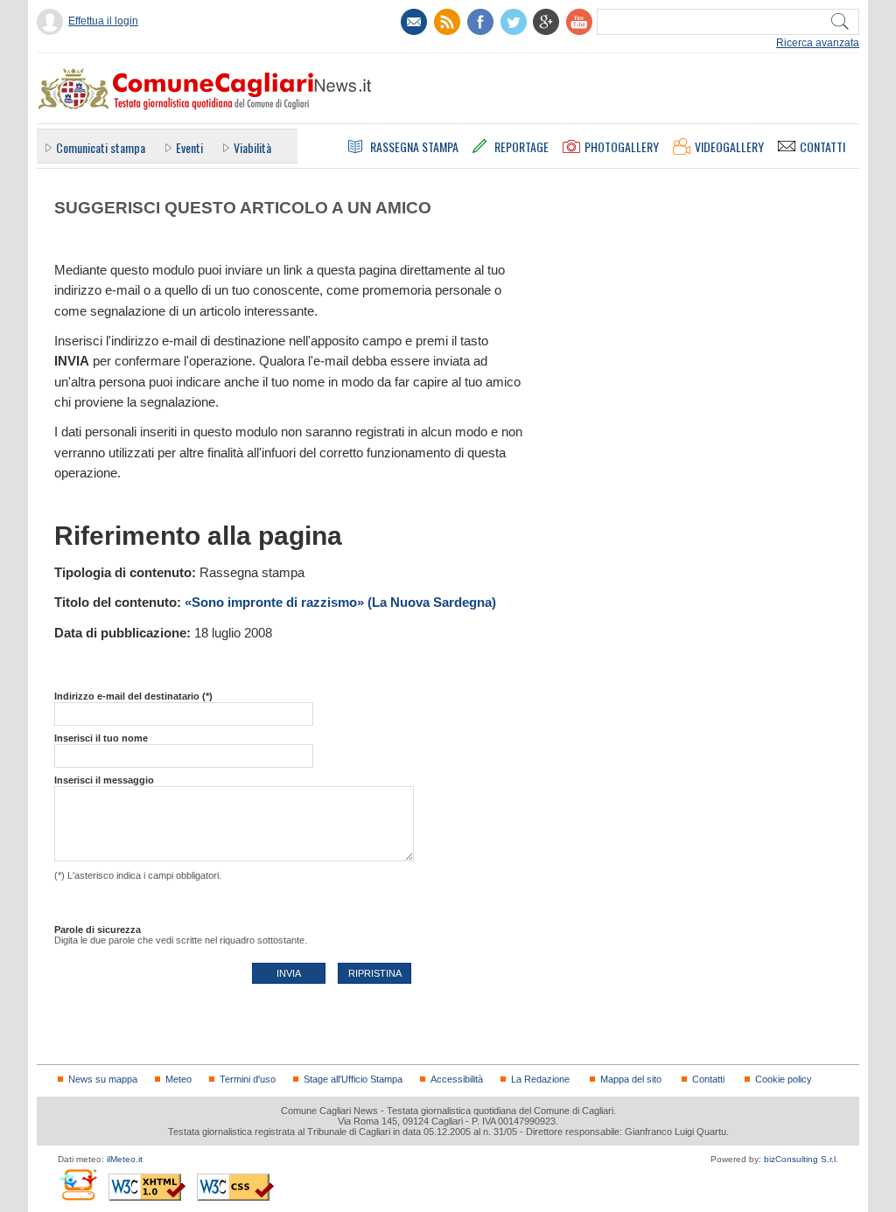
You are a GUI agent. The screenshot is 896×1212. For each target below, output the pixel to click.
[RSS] (447, 22)
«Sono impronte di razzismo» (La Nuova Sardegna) (340, 602)
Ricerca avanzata (817, 43)
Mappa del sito (631, 1079)
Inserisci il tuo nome (101, 738)
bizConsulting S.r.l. (801, 1159)
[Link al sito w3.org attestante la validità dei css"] (235, 1187)
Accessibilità (456, 1079)
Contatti (708, 1079)
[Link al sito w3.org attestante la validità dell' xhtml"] (147, 1187)
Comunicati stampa (100, 147)
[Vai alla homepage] (204, 88)
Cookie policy (783, 1079)
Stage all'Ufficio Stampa (353, 1079)
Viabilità (252, 147)
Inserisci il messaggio (104, 780)
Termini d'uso (248, 1079)
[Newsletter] (414, 22)
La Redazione (540, 1079)
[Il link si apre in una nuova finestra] (480, 22)
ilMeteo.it (125, 1159)
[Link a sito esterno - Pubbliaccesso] (77, 1184)
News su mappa (102, 1079)
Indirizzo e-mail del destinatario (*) (133, 696)
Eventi (189, 147)
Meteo (178, 1079)
